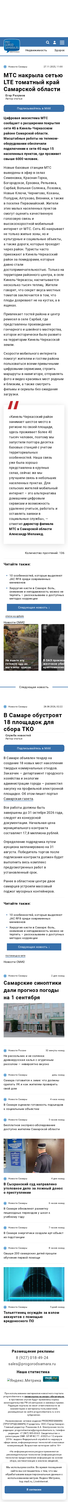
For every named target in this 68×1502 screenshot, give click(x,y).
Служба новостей (18, 735)
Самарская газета (18, 799)
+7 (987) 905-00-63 (30, 1433)
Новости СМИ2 (14, 622)
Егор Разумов (15, 95)
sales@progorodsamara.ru (32, 1364)
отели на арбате (14, 616)
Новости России (17, 1050)
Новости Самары (17, 66)
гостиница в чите (15, 955)
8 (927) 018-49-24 (32, 1357)
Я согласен (34, 1489)
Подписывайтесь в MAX (34, 108)
